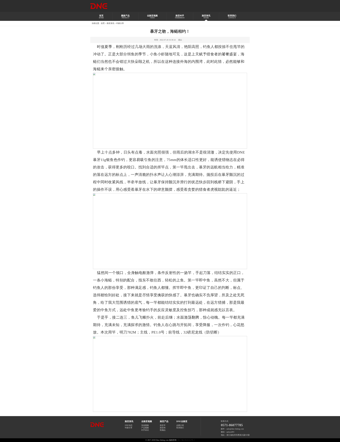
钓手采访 (145, 430)
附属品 (162, 430)
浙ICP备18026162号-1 (186, 440)
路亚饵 (162, 428)
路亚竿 (162, 425)
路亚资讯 (110, 23)
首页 (103, 23)
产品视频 (145, 428)
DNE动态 (128, 425)
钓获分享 (120, 23)
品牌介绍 (180, 425)
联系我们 (180, 428)
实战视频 (145, 425)
